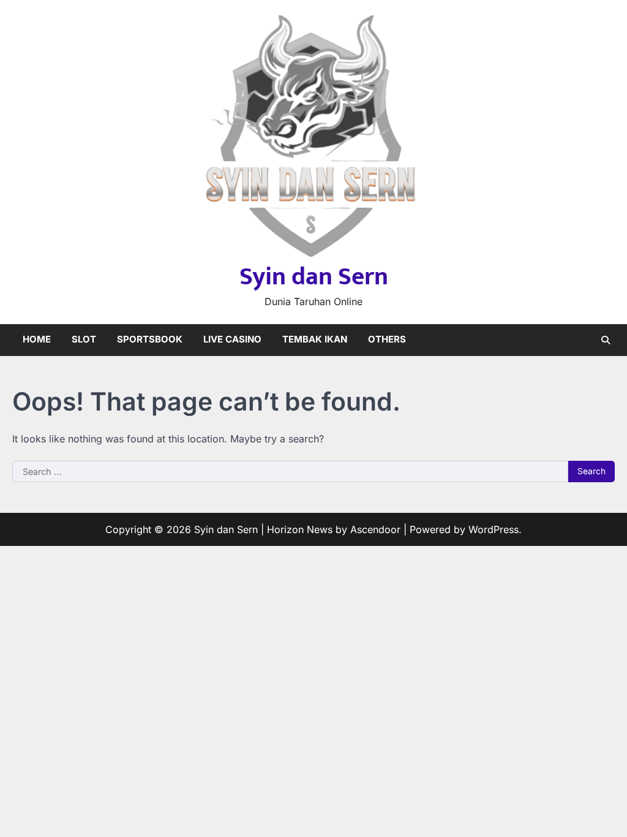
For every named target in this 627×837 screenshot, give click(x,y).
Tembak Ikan (314, 339)
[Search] (605, 340)
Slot (84, 339)
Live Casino (232, 339)
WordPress (493, 529)
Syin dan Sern (313, 277)
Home (37, 339)
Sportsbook (149, 339)
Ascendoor (375, 529)
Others (387, 339)
